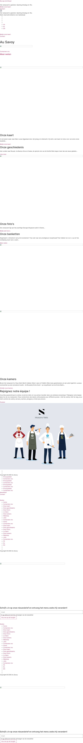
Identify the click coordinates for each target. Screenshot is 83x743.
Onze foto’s (6, 510)
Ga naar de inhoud (5, 1)
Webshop (6, 516)
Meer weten (5, 54)
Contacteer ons (8, 479)
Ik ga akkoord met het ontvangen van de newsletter (17, 615)
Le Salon (6, 512)
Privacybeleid (7, 477)
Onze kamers (7, 514)
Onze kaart (6, 506)
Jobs (4, 518)
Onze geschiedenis (9, 508)
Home (5, 502)
